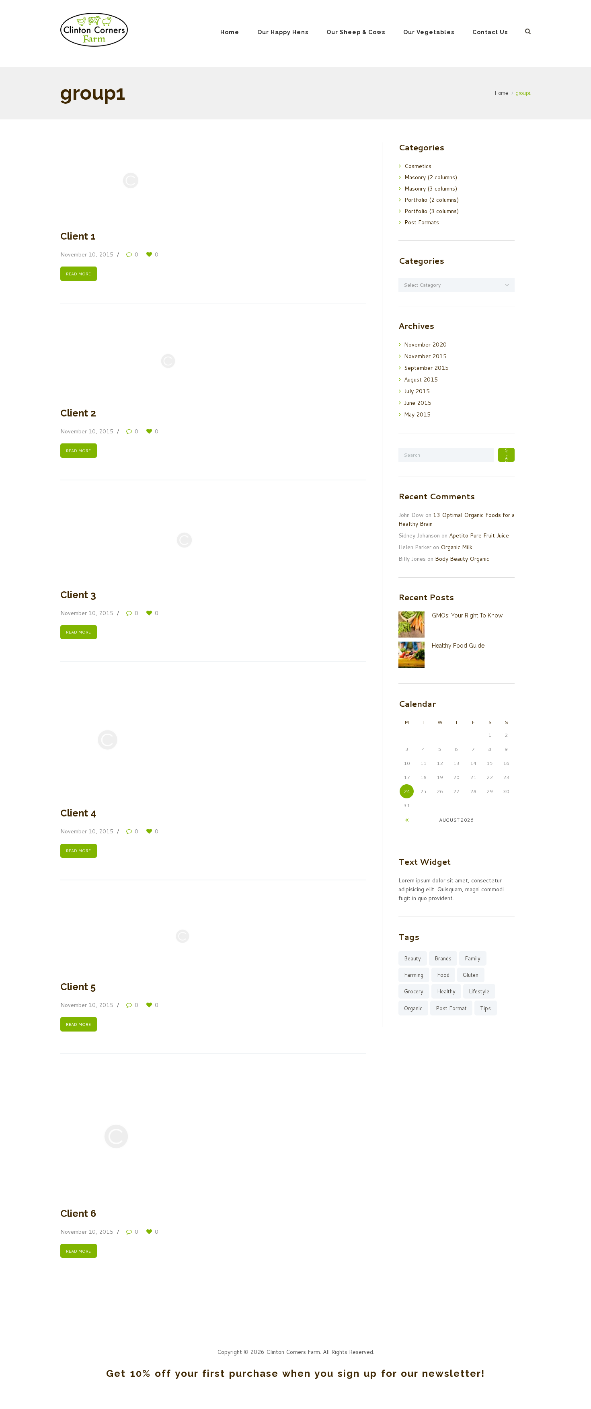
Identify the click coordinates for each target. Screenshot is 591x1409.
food (443, 974)
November (425, 344)
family (472, 958)
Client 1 (78, 236)
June (417, 403)
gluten (470, 974)
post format (451, 1008)
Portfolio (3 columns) (431, 211)
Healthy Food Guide (458, 645)
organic (413, 1008)
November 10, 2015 (86, 254)
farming (413, 974)
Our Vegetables (428, 32)
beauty (412, 958)
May (417, 414)
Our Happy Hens (282, 32)
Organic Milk (456, 547)
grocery (413, 991)
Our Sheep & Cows (355, 32)
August (421, 379)
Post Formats (421, 222)
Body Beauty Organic (462, 559)
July (417, 391)
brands (443, 958)
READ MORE (78, 274)
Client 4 (78, 813)
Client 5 (78, 987)
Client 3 (78, 595)
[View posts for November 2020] (406, 820)
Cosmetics (417, 166)
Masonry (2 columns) (430, 177)
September (426, 368)
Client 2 (78, 413)
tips (485, 1008)
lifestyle (479, 991)
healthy (446, 991)
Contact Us (490, 32)
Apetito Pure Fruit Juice (479, 535)
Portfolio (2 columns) (431, 200)
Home (229, 32)
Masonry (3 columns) (430, 189)
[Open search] (528, 31)
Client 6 (78, 1213)
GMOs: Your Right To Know (467, 615)
